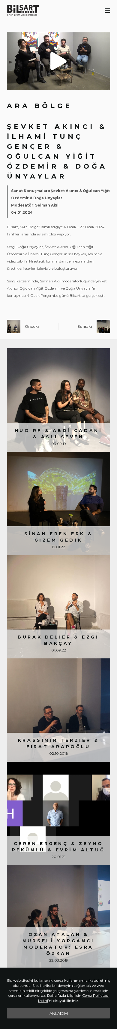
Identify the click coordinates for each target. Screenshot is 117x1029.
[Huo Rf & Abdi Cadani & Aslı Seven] (58, 400)
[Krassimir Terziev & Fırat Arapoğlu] (58, 710)
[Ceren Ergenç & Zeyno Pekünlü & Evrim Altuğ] (58, 813)
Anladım (59, 1013)
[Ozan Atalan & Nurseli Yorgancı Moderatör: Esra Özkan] (58, 916)
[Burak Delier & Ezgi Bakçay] (58, 606)
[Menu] (107, 10)
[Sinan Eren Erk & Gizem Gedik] (58, 503)
